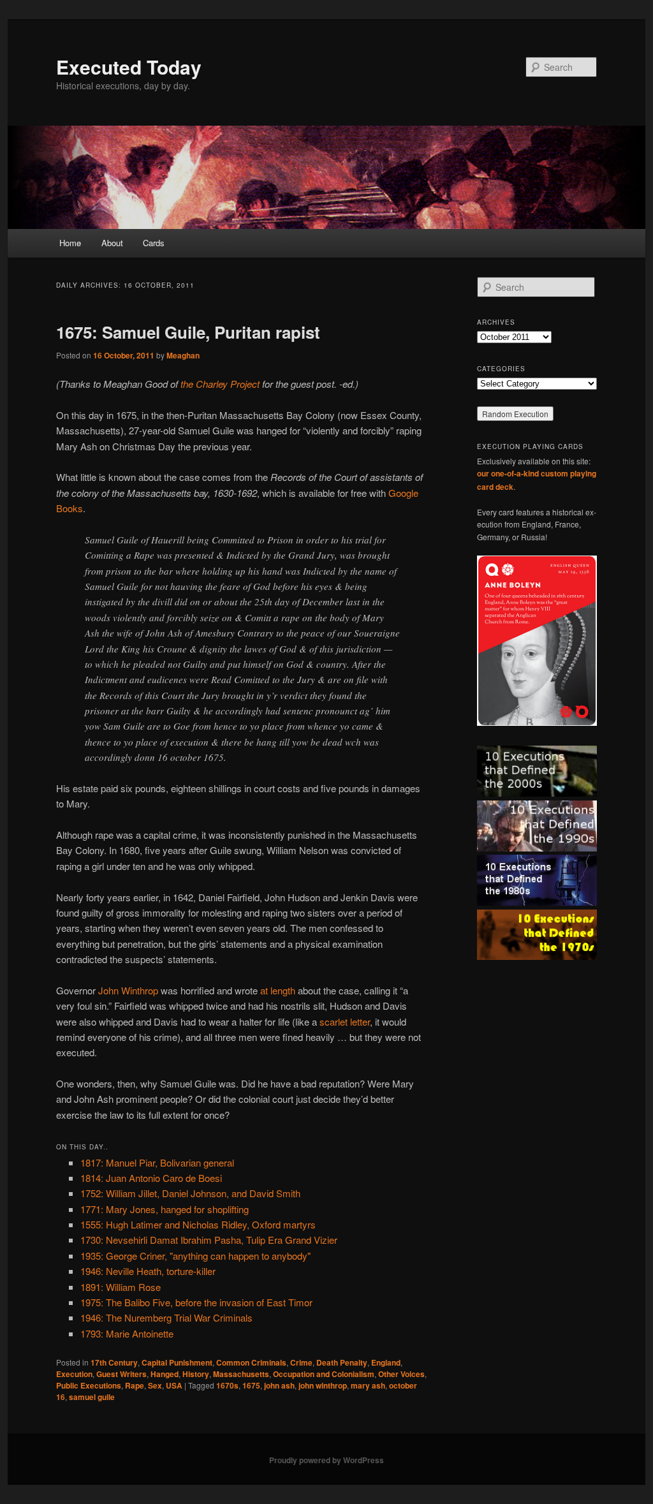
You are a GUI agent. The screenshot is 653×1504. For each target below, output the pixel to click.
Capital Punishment (177, 1362)
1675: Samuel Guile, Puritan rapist (188, 332)
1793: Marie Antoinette (126, 1333)
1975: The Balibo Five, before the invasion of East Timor (196, 1302)
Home (70, 243)
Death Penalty (341, 1362)
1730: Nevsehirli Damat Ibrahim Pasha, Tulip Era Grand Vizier (208, 1239)
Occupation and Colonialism (323, 1374)
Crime (301, 1362)
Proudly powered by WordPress (326, 1460)
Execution (74, 1374)
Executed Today (129, 66)
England (385, 1362)
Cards (154, 243)
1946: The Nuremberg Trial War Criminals (166, 1317)
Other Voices (401, 1374)
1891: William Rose (120, 1287)
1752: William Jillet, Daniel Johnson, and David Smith (190, 1193)
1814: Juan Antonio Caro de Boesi (151, 1177)
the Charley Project (220, 383)
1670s (227, 1385)
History (195, 1374)
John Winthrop (128, 990)
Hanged (164, 1374)
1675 (251, 1385)
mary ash (368, 1385)
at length (277, 990)
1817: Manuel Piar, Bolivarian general (157, 1162)
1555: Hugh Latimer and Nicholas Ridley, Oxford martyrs (198, 1224)
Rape (134, 1385)
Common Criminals (251, 1362)
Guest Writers (121, 1374)
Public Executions (88, 1385)
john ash (279, 1385)
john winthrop (322, 1385)
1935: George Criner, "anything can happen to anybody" (195, 1255)
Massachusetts (241, 1374)
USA (174, 1385)
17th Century (114, 1362)
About (112, 243)
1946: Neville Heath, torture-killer (148, 1271)
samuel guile (92, 1397)
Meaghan (183, 355)
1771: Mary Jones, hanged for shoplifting (164, 1209)
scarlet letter (344, 1021)
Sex (155, 1385)
